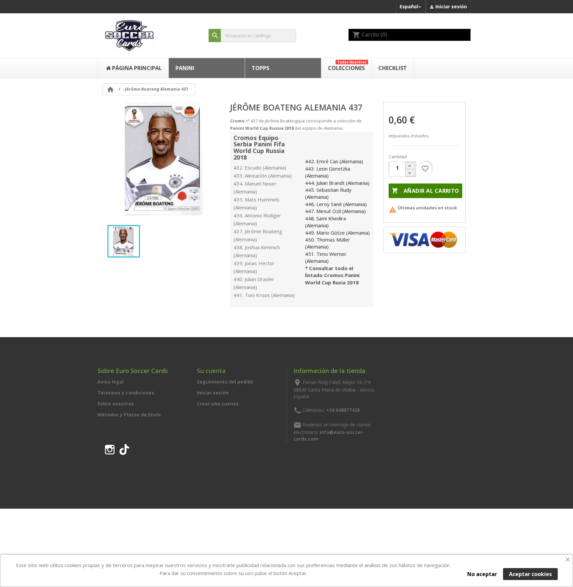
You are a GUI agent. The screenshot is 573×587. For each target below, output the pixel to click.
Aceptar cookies (530, 574)
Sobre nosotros (115, 404)
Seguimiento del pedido (225, 382)
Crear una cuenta (217, 404)
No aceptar (482, 574)
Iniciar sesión (212, 393)
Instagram (109, 448)
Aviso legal (110, 382)
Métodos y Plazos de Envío (129, 414)
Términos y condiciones (125, 393)
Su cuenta (211, 371)
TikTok (124, 448)
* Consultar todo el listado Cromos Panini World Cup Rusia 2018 (332, 275)
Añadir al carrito (425, 190)
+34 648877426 (343, 409)
